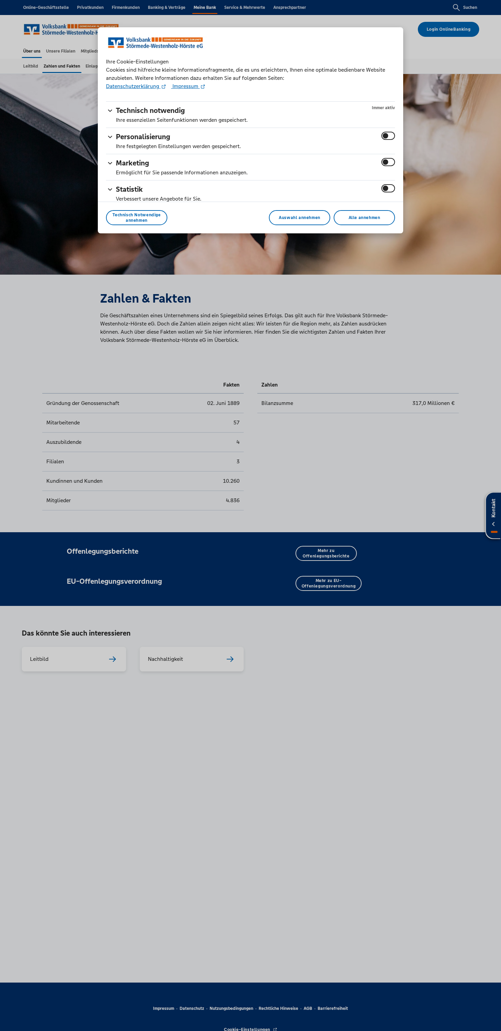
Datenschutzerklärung (133, 86)
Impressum (185, 86)
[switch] (388, 136)
